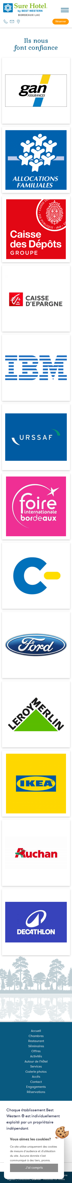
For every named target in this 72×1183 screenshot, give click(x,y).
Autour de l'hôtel (36, 1061)
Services (36, 1066)
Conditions (23, 1179)
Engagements (36, 1087)
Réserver (60, 21)
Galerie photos (36, 1071)
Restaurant (36, 1041)
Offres (36, 1051)
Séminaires (36, 1046)
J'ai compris (34, 1167)
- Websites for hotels (48, 1179)
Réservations (36, 1092)
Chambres (36, 1036)
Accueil (36, 1031)
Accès (36, 1076)
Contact (36, 1082)
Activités (36, 1056)
